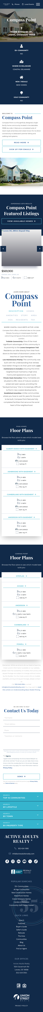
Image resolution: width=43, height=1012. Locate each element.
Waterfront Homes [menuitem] (21, 896)
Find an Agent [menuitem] (21, 948)
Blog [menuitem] (21, 942)
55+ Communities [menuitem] (21, 886)
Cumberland (20, 625)
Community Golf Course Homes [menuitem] (21, 905)
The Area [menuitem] (21, 936)
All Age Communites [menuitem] (21, 889)
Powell (20, 644)
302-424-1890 (23, 848)
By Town (8, 816)
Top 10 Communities (14, 798)
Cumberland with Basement (20, 494)
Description (16, 311)
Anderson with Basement (20, 517)
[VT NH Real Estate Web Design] (21, 997)
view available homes (20, 221)
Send (20, 776)
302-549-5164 (20, 684)
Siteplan (20, 576)
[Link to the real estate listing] (21, 247)
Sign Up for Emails (20, 149)
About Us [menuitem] (21, 945)
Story (24, 316)
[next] (40, 249)
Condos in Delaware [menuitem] (21, 902)
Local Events (29, 4)
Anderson (20, 605)
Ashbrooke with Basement (20, 472)
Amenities (12, 316)
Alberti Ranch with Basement (20, 449)
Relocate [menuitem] (21, 933)
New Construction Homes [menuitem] (22, 892)
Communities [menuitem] (21, 939)
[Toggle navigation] (38, 4)
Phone (17, 4)
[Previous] (3, 249)
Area (34, 316)
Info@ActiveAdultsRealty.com (13, 687)
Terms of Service (9, 783)
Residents (22, 320)
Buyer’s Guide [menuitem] (21, 926)
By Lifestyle (10, 807)
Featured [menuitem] (21, 923)
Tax (33, 320)
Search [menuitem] (21, 920)
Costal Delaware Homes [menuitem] (21, 899)
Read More (20, 143)
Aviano (20, 586)
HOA (10, 320)
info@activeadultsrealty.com (23, 854)
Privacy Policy (7, 768)
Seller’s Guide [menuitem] (21, 930)
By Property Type (13, 826)
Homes (30, 311)
